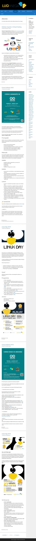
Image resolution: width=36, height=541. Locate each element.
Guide (19, 11)
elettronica (6, 221)
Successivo (17, 535)
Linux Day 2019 (6, 227)
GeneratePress (22, 539)
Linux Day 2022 (31, 64)
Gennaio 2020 (31, 111)
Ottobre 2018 (31, 115)
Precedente (4, 535)
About (5, 11)
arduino (4, 221)
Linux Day (6, 529)
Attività (15, 11)
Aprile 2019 (31, 114)
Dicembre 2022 (31, 95)
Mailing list (23, 11)
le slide (12, 77)
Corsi (6, 220)
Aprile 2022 (31, 98)
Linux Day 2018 (6, 433)
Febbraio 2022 (31, 99)
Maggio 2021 (31, 103)
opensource (11, 221)
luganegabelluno (31, 47)
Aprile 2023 (31, 94)
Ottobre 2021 (31, 101)
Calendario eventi (29, 11)
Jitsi (2, 67)
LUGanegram (31, 42)
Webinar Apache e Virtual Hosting (11, 27)
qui (23, 77)
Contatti (2, 13)
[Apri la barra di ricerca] (34, 14)
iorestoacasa (11, 65)
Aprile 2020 (31, 110)
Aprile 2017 (31, 118)
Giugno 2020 (31, 107)
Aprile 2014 (31, 125)
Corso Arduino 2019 (8, 344)
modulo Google (21, 203)
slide (13, 396)
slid (4, 399)
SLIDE (8, 283)
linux (9, 221)
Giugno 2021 (31, 102)
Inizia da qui (11, 11)
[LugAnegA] (14, 4)
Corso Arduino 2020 (8, 87)
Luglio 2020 (31, 106)
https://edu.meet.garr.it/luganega (9, 67)
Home (2, 11)
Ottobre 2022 (31, 97)
